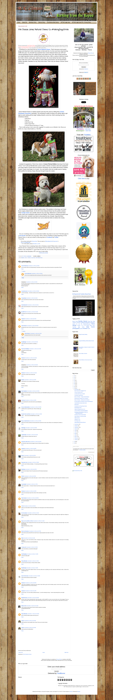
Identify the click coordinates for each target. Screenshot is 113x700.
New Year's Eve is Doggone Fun (80, 390)
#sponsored (55, 241)
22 (74, 377)
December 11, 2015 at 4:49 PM (31, 427)
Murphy (22, 379)
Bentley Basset (83, 321)
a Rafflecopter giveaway (43, 252)
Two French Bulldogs (25, 348)
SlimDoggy (23, 427)
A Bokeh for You (77, 419)
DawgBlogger (23, 341)
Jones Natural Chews (43, 49)
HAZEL (22, 476)
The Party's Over (77, 420)
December (77, 389)
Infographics (92, 322)
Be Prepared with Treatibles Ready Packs (82, 294)
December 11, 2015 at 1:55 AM (33, 265)
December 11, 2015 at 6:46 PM (30, 455)
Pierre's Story (41, 22)
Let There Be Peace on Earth (79, 393)
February (76, 438)
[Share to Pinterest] (39, 256)
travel (89, 328)
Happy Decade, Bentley (83, 334)
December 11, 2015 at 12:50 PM (33, 391)
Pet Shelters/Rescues (86, 323)
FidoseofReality (24, 613)
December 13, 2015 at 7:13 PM (32, 554)
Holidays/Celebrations (85, 322)
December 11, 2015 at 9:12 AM (35, 333)
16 (74, 386)
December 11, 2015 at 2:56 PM (35, 407)
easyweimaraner (24, 291)
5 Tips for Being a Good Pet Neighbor (81, 410)
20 (74, 380)
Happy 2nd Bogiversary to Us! (79, 409)
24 (74, 375)
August (76, 428)
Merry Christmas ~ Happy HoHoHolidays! (81, 396)
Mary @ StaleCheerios (25, 420)
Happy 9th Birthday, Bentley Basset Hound (86, 340)
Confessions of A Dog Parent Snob (80, 406)
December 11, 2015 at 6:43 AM (32, 311)
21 (74, 378)
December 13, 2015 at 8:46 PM (30, 582)
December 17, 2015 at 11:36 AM (33, 613)
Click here (81, 178)
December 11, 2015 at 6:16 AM (31, 298)
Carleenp (23, 400)
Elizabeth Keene (24, 597)
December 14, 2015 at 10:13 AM (32, 605)
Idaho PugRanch (24, 391)
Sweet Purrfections (25, 575)
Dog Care (90, 321)
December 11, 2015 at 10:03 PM (30, 476)
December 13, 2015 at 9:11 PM (30, 590)
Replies (24, 271)
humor (93, 327)
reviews (85, 328)
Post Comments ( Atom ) (27, 654)
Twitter (56, 237)
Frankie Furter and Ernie (25, 414)
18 (74, 383)
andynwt (71, 691)
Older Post (66, 652)
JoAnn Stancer (24, 325)
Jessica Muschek (24, 265)
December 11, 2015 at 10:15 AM (35, 348)
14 (74, 441)
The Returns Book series (89, 325)
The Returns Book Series (53, 22)
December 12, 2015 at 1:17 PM (31, 484)
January (76, 439)
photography (76, 328)
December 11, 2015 (36, 243)
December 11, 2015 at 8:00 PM (31, 469)
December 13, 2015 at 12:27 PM (35, 531)
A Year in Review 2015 (78, 392)
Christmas (29, 257)
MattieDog (23, 469)
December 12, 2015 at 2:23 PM (30, 491)
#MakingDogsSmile (49, 241)
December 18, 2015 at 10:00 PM (30, 620)
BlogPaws (23, 257)
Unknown (23, 318)
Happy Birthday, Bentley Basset (80, 422)
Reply (23, 277)
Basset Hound (75, 321)
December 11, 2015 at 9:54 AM (32, 341)
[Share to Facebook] (38, 256)
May (75, 433)
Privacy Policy (90, 53)
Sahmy (22, 620)
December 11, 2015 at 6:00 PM (35, 441)
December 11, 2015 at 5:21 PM (32, 434)
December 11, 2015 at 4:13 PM (36, 414)
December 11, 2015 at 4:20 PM (35, 420)
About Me (24, 22)
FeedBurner (61, 673)
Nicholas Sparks (82, 449)
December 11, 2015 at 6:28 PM (30, 448)
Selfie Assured (77, 417)
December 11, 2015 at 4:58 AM (33, 291)
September (77, 427)
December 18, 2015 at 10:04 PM (30, 627)
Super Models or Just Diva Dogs (80, 416)
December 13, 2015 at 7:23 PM (34, 575)
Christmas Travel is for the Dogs (80, 414)
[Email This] (34, 256)
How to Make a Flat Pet (83, 353)
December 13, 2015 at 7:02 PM (32, 547)
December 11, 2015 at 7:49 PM (33, 462)
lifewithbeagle (23, 567)
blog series (82, 327)
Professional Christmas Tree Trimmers (81, 398)
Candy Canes (25, 212)
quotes (81, 328)
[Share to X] (36, 256)
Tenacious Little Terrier (25, 441)
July (75, 430)
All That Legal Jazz (65, 22)
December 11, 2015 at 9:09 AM (32, 325)
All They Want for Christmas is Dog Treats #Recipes (83, 401)
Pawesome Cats (24, 462)
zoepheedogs (23, 434)
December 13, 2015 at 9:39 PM (33, 597)
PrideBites (79, 325)
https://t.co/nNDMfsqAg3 (25, 242)
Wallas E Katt (23, 605)
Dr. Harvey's (78, 322)
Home (18, 22)
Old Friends (76, 404)
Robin (22, 538)
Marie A (22, 455)
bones (26, 257)
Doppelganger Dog (77, 407)
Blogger (78, 691)
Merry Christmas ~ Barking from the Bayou (81, 399)
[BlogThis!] (35, 256)
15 (74, 388)
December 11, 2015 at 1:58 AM (36, 273)
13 (74, 443)
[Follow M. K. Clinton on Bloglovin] (83, 72)
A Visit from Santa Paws (78, 395)
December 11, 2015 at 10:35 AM (32, 364)
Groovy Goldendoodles (25, 407)
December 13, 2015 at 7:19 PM (32, 567)
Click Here (88, 129)
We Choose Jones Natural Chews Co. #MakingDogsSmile (81, 413)
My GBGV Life (24, 311)
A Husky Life (23, 547)
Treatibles (87, 135)
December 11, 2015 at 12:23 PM (30, 379)
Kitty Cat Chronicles (25, 531)
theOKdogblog (24, 554)
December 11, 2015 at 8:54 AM (30, 318)
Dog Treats (33, 257)
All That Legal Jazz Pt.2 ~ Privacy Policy (81, 22)
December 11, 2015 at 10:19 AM (31, 357)
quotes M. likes (76, 446)
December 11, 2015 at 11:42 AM (31, 372)
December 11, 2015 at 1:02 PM (30, 400)
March (76, 436)
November (77, 424)
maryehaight (23, 484)
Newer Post (21, 652)
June (76, 431)
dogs (88, 327)
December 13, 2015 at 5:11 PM (29, 538)
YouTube (75, 327)
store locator (22, 235)
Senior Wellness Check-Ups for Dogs (85, 359)
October (76, 425)
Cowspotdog (23, 298)
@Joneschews (34, 241)
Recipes (82, 325)
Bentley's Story (32, 22)
